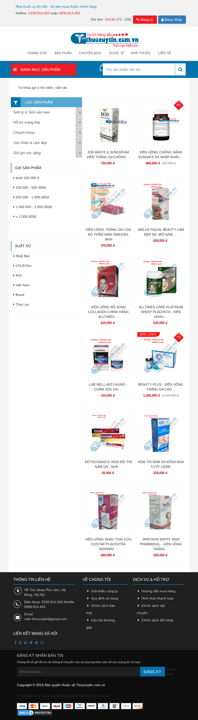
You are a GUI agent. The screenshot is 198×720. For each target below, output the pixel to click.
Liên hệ (164, 53)
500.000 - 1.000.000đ (32, 197)
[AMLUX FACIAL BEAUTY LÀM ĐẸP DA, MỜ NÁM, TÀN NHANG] (161, 201)
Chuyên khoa (23, 132)
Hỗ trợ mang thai (26, 122)
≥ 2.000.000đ (26, 216)
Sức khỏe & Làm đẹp (30, 143)
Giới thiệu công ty (104, 591)
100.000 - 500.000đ (31, 187)
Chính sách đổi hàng (157, 620)
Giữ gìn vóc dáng (27, 153)
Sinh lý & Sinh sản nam (31, 112)
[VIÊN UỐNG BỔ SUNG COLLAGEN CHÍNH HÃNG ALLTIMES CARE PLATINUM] (108, 278)
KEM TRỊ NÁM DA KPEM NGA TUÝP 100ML (161, 464)
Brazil (20, 295)
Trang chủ (37, 53)
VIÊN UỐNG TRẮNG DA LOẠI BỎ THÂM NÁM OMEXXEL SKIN (108, 234)
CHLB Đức (24, 266)
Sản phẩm (63, 53)
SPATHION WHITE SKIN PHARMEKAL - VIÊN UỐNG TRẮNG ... (161, 544)
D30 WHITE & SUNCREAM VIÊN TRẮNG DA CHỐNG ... (108, 154)
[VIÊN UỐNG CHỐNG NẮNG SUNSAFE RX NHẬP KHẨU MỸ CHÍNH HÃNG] (161, 123)
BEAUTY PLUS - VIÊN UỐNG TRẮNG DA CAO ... (160, 386)
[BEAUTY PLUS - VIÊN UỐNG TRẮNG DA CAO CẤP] (161, 356)
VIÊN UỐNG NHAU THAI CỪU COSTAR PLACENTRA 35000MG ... (108, 544)
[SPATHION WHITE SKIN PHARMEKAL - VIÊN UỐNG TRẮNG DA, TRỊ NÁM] (161, 510)
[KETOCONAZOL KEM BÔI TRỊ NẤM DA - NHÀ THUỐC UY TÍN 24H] (108, 433)
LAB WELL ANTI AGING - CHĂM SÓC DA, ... (108, 386)
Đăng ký (146, 20)
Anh (19, 275)
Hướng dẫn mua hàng (158, 591)
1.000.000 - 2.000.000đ (34, 207)
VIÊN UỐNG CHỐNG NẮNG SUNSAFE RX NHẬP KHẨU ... (161, 154)
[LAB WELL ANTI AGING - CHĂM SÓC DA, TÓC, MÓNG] (108, 356)
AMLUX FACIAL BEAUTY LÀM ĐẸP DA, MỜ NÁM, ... (161, 232)
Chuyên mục (90, 53)
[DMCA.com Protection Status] (35, 712)
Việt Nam (23, 285)
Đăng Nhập (173, 20)
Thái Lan (22, 304)
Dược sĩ (116, 53)
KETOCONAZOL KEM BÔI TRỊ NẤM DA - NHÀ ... (108, 464)
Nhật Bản (23, 256)
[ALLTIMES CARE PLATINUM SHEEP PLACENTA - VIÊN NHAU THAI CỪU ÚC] (161, 278)
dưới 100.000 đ (27, 178)
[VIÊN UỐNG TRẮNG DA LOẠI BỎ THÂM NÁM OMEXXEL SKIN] (108, 201)
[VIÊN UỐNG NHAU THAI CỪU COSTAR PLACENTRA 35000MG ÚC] (108, 510)
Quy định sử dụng (104, 598)
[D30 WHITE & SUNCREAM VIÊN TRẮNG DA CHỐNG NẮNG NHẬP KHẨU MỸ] (108, 123)
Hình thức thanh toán (157, 598)
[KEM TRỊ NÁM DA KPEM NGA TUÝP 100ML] (161, 433)
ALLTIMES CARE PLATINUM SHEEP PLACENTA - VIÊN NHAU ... (161, 312)
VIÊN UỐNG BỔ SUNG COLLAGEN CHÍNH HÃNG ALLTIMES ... (108, 312)
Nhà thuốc (141, 53)
